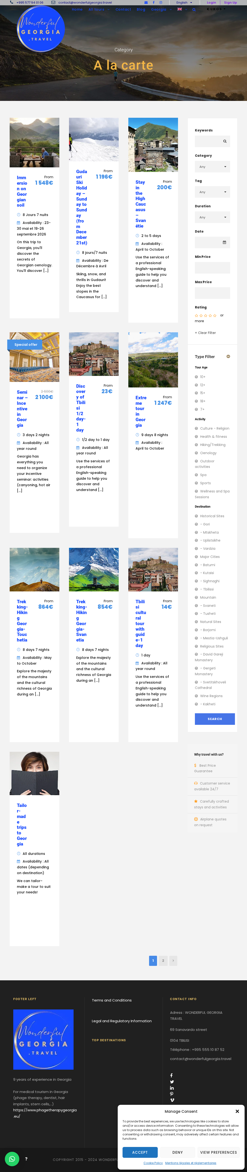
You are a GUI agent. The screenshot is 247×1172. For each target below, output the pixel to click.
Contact (123, 9)
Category (203, 155)
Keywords (204, 130)
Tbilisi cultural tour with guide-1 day (141, 623)
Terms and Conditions (112, 1000)
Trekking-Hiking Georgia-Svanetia (81, 621)
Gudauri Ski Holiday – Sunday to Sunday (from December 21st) (81, 207)
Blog (141, 9)
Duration (203, 206)
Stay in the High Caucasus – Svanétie (141, 204)
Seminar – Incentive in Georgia (22, 408)
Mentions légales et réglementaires (190, 1163)
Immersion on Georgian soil (22, 191)
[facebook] (153, 2)
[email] (146, 2)
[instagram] (160, 2)
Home (77, 9)
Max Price (203, 282)
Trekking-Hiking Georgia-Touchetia (22, 621)
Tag (198, 181)
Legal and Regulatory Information (122, 1020)
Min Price (203, 257)
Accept (140, 1152)
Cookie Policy (153, 1163)
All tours (96, 9)
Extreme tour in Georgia (141, 411)
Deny (177, 1152)
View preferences (218, 1152)
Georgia (158, 9)
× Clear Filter (205, 332)
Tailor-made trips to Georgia (22, 825)
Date (199, 231)
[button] (237, 1111)
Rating (201, 307)
